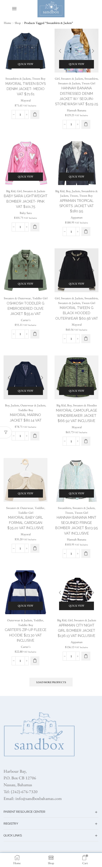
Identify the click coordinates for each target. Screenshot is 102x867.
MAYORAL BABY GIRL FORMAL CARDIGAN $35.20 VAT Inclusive (25, 522)
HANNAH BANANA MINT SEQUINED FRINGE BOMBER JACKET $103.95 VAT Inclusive (76, 525)
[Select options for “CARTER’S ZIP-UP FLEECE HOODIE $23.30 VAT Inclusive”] (34, 660)
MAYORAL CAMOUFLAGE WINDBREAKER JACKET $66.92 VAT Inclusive (76, 415)
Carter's (25, 320)
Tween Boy (39, 79)
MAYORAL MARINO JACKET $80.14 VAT (26, 417)
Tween (74, 196)
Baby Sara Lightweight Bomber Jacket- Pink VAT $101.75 (25, 201)
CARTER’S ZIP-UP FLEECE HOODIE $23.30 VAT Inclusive (25, 635)
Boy (68, 191)
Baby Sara (26, 213)
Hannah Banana (76, 110)
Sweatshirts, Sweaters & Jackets (76, 508)
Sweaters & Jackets (72, 79)
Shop (18, 23)
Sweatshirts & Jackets (18, 79)
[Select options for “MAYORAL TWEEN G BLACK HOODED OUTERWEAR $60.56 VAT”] (85, 338)
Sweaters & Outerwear (17, 298)
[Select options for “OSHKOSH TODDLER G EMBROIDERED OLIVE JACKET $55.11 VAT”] (34, 334)
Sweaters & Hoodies (85, 405)
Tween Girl (88, 83)
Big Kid (10, 191)
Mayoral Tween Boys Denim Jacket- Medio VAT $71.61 (25, 89)
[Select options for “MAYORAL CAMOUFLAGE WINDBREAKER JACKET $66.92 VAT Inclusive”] (85, 441)
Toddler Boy (25, 410)
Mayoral (26, 100)
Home (7, 23)
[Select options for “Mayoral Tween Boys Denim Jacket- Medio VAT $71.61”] (34, 114)
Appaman (77, 217)
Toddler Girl (39, 298)
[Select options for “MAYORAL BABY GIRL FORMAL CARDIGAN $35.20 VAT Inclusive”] (34, 548)
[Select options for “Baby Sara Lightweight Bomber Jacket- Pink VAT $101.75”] (34, 227)
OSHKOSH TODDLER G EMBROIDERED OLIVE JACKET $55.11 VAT (25, 308)
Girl (57, 79)
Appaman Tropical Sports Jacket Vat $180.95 (76, 206)
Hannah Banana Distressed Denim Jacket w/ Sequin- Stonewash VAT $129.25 (76, 96)
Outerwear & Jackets (32, 405)
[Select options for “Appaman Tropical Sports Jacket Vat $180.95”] (85, 231)
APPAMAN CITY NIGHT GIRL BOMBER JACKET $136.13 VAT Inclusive (76, 630)
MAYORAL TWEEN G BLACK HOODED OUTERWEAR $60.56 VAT (76, 313)
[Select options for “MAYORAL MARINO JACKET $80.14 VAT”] (34, 435)
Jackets (76, 191)
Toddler (39, 508)
